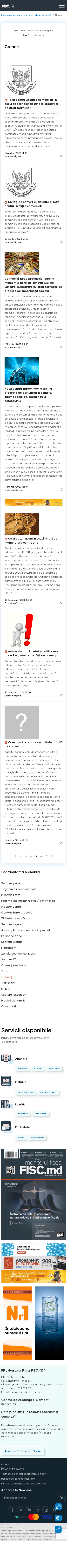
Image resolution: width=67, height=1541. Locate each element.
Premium (22, 1068)
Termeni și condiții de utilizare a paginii (24, 1473)
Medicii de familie (13, 1000)
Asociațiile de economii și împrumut (25, 930)
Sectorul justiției (12, 941)
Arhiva (5, 1464)
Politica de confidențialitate (18, 1478)
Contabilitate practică (17, 912)
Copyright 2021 (7, 1528)
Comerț (59, 15)
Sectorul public (11, 883)
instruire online (48, 1092)
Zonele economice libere (18, 953)
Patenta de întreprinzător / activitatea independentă (28, 903)
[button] (56, 1507)
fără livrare (41, 1113)
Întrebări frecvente (12, 1468)
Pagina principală (10, 15)
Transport (8, 983)
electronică (37, 1137)
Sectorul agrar (11, 924)
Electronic (54, 1068)
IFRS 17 (5, 988)
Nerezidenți (9, 947)
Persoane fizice (11, 936)
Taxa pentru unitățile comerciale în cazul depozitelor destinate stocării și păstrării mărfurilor (31, 104)
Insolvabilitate (10, 895)
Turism (5, 971)
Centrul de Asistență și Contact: (25, 1400)
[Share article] (61, 156)
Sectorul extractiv (13, 994)
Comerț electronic (14, 965)
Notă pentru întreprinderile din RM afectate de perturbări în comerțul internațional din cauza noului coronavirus (29, 395)
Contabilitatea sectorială (37, 15)
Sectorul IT (8, 959)
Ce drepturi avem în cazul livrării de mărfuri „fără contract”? (31, 540)
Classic (38, 1068)
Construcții (8, 1006)
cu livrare (23, 1113)
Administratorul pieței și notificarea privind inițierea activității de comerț (31, 653)
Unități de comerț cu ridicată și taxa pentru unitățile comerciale (32, 204)
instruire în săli (26, 1092)
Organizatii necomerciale (18, 889)
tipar (21, 1137)
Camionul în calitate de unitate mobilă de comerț (34, 744)
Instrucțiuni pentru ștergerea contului (23, 1483)
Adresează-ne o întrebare (22, 1451)
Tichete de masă (13, 918)
